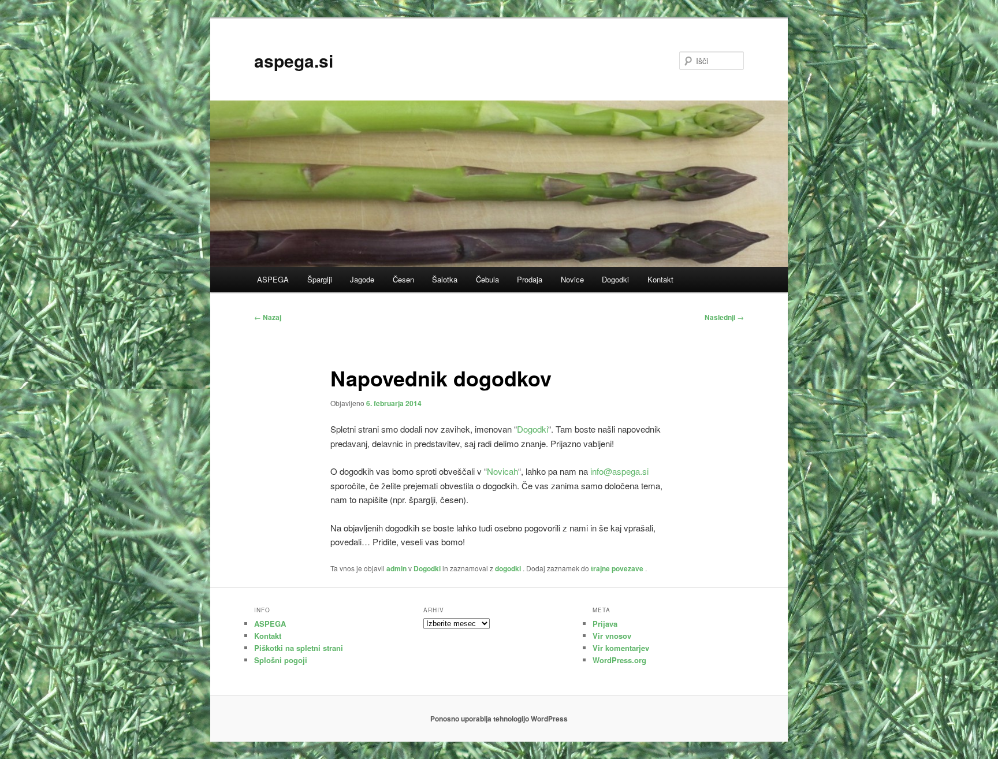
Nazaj (267, 317)
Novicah (502, 471)
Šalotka (444, 279)
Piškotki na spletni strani (298, 647)
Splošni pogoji (280, 659)
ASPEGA (273, 279)
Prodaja (529, 279)
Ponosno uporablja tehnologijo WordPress (499, 718)
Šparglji (319, 279)
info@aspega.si (619, 471)
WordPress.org (619, 659)
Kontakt (660, 279)
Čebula (487, 279)
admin (396, 568)
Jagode (362, 279)
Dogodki (615, 279)
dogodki (508, 568)
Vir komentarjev (621, 647)
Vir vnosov (612, 635)
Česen (403, 279)
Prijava (605, 623)
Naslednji (724, 317)
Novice (572, 279)
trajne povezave (617, 568)
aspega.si (293, 60)
